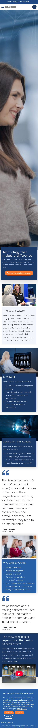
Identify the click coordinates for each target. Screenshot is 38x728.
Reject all (19, 713)
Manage (8, 717)
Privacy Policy (22, 709)
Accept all (9, 713)
